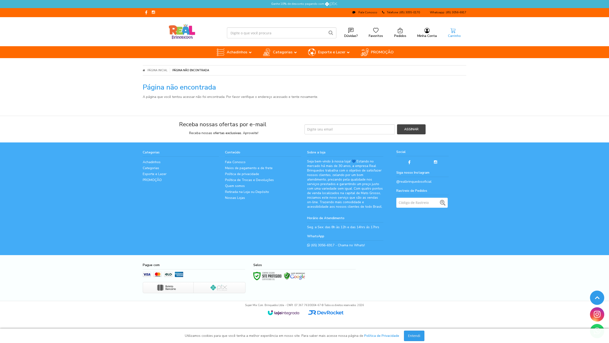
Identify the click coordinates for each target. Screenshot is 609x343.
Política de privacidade (242, 174)
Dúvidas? (351, 36)
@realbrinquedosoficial (414, 181)
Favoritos (376, 36)
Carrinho (454, 36)
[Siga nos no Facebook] (146, 13)
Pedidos (400, 36)
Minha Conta (427, 36)
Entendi (414, 335)
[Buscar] (331, 32)
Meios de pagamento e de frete (249, 168)
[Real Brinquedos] (182, 30)
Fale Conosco (367, 12)
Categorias (151, 168)
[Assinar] (411, 129)
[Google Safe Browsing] (294, 276)
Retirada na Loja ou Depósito (247, 192)
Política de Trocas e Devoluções (249, 180)
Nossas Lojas (235, 198)
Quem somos (235, 186)
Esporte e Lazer (155, 174)
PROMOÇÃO (152, 180)
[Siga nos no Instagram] (153, 13)
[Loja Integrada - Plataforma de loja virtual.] (283, 312)
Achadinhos (152, 162)
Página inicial (157, 70)
